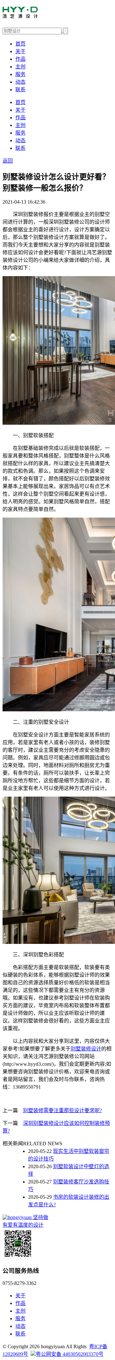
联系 (20, 89)
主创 (20, 66)
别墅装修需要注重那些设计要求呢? (62, 1110)
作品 (20, 59)
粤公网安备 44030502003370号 (69, 1354)
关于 (20, 51)
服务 (20, 74)
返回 (8, 161)
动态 (20, 82)
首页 (20, 43)
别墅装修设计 (86, 1048)
